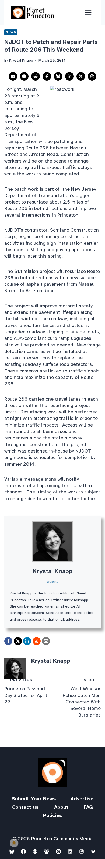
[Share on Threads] (92, 76)
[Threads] (35, 851)
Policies (52, 815)
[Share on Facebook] (47, 76)
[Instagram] (58, 851)
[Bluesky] (12, 851)
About (61, 807)
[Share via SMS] (24, 76)
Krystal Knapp (52, 571)
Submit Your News (34, 799)
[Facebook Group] (46, 851)
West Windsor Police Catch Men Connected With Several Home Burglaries (82, 697)
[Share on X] (80, 76)
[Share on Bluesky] (58, 76)
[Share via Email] (13, 76)
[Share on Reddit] (35, 76)
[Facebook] (23, 851)
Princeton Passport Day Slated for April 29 (25, 691)
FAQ (88, 807)
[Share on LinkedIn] (69, 76)
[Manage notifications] (14, 843)
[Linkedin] (70, 851)
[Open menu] (88, 12)
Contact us (25, 807)
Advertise (82, 799)
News (10, 32)
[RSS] (81, 851)
